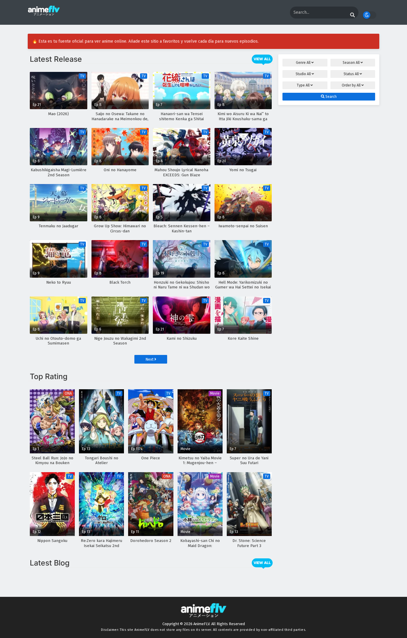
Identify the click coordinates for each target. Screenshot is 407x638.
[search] (352, 15)
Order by (351, 85)
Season (351, 63)
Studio (303, 74)
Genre (303, 63)
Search (330, 97)
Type (303, 85)
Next (149, 359)
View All (262, 59)
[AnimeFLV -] (44, 13)
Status (351, 74)
